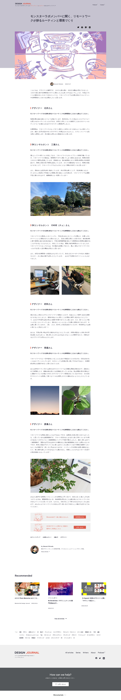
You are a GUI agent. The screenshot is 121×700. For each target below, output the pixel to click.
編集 (98, 632)
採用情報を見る (80, 517)
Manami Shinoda (58, 84)
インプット (21, 635)
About (93, 652)
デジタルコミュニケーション (32, 635)
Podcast (95, 5)
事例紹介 (34, 638)
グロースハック (47, 635)
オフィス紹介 (80, 632)
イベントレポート (52, 598)
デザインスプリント (57, 635)
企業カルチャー (47, 537)
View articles (44, 551)
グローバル (27, 638)
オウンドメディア (35, 537)
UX (38, 632)
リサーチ (98, 635)
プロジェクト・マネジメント (69, 632)
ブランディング (66, 635)
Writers (85, 652)
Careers (102, 5)
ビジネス (48, 638)
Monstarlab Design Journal (22, 603)
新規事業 (21, 638)
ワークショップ (81, 635)
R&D (95, 632)
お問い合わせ (79, 527)
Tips (41, 635)
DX (61, 638)
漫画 (20, 632)
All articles (69, 652)
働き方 (56, 537)
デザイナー (64, 537)
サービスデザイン (91, 635)
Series (78, 652)
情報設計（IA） (88, 632)
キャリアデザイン (57, 632)
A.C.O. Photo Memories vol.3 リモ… (26, 598)
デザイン (25, 632)
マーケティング (40, 638)
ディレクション (48, 632)
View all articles (59, 619)
